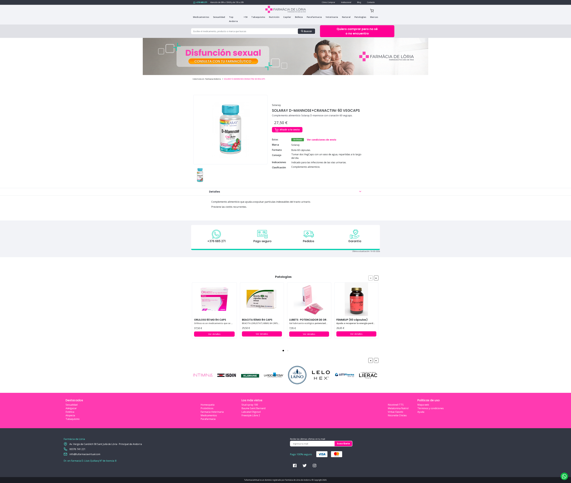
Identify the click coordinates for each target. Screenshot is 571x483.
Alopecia (70, 415)
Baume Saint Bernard (253, 408)
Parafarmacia (208, 419)
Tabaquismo (73, 419)
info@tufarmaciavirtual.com (84, 454)
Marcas (374, 17)
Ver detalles (214, 333)
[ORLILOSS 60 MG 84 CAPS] (214, 299)
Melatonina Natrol (398, 408)
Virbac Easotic (395, 411)
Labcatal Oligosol (251, 411)
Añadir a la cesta (290, 129)
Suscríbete (343, 443)
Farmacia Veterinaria (212, 411)
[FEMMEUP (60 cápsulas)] (356, 299)
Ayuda (420, 411)
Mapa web (423, 404)
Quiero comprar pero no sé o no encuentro (357, 31)
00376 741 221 (77, 449)
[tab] (283, 350)
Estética (70, 411)
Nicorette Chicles (397, 415)
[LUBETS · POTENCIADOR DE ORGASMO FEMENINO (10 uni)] (309, 299)
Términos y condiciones (430, 408)
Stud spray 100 (249, 404)
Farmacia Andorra (213, 79)
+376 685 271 (201, 2)
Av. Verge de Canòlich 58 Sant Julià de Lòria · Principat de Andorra (105, 444)
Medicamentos (209, 415)
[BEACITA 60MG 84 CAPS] (262, 299)
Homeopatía (207, 404)
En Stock (298, 139)
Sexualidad (71, 404)
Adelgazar (71, 408)
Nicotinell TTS (396, 404)
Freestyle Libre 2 (250, 415)
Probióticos (207, 408)
